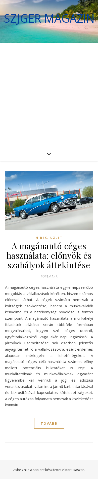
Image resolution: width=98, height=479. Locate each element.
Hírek (41, 238)
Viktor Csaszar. (73, 469)
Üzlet (56, 238)
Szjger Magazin (49, 18)
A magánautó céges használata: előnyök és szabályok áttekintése (49, 255)
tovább (49, 423)
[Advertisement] (49, 94)
